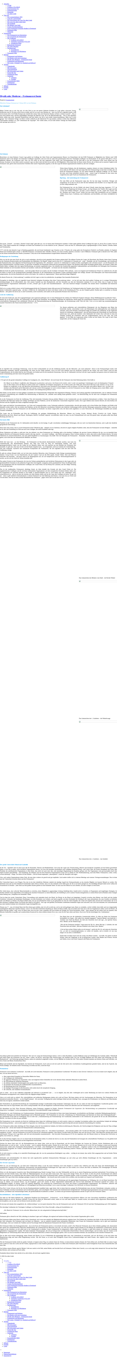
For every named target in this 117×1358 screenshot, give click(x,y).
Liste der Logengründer (14, 18)
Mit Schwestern (11, 68)
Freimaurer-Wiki (12, 30)
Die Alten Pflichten (12, 46)
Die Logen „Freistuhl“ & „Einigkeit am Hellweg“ (21, 63)
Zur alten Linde (11, 13)
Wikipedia (10, 32)
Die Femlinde (11, 23)
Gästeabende (11, 66)
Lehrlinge (14, 77)
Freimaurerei (7, 33)
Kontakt (6, 87)
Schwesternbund (12, 69)
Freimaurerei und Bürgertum (15, 61)
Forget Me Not (11, 73)
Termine (6, 64)
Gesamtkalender (12, 84)
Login (5, 89)
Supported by (7, 1262)
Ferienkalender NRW (13, 81)
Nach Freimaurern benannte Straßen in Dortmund (21, 28)
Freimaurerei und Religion (14, 56)
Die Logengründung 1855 (14, 17)
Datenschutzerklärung (10, 1261)
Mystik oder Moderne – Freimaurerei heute (19, 59)
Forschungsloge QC (13, 9)
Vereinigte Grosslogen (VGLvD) (20, 41)
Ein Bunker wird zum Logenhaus (17, 58)
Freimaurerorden (12, 10)
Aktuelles (6, 4)
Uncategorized (10, 100)
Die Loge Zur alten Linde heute (16, 22)
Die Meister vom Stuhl (13, 25)
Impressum (7, 1259)
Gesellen (13, 79)
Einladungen (11, 82)
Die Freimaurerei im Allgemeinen (17, 35)
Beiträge (6, 55)
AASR (9, 5)
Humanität (10, 12)
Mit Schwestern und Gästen (15, 71)
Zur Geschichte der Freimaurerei (16, 36)
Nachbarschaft (11, 48)
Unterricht (10, 76)
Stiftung (6, 86)
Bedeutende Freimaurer (14, 45)
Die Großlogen (11, 38)
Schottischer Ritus (16, 43)
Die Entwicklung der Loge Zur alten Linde (19, 20)
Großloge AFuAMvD (13, 7)
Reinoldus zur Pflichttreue (18, 51)
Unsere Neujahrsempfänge (15, 27)
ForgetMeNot (15, 50)
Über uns (6, 15)
